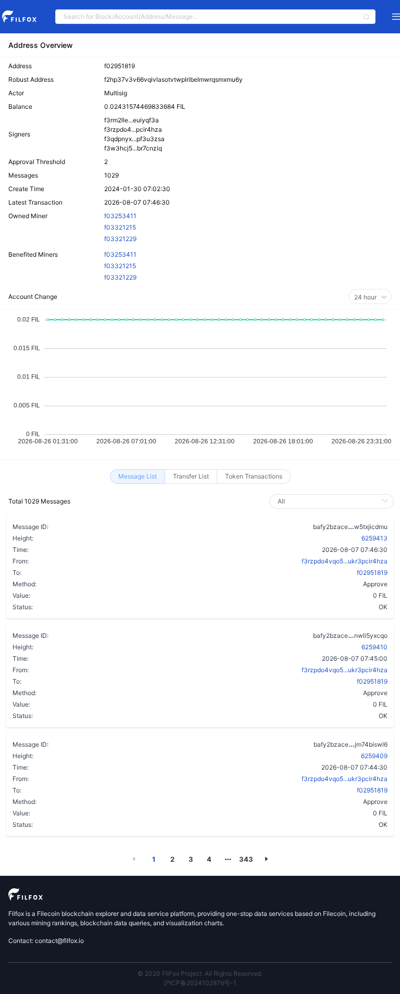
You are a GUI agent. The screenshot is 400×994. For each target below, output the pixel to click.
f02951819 (119, 66)
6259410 (374, 647)
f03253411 (120, 216)
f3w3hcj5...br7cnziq (133, 148)
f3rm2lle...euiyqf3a (131, 120)
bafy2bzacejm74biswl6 (351, 744)
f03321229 (120, 239)
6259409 (374, 756)
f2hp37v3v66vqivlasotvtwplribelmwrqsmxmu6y (173, 79)
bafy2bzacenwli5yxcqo (350, 635)
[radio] (137, 476)
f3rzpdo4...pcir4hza (133, 129)
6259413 (374, 538)
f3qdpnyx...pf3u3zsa (134, 139)
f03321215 (120, 227)
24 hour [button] (366, 297)
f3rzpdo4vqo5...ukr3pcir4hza (345, 561)
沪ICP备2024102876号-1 (200, 983)
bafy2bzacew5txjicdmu (350, 526)
